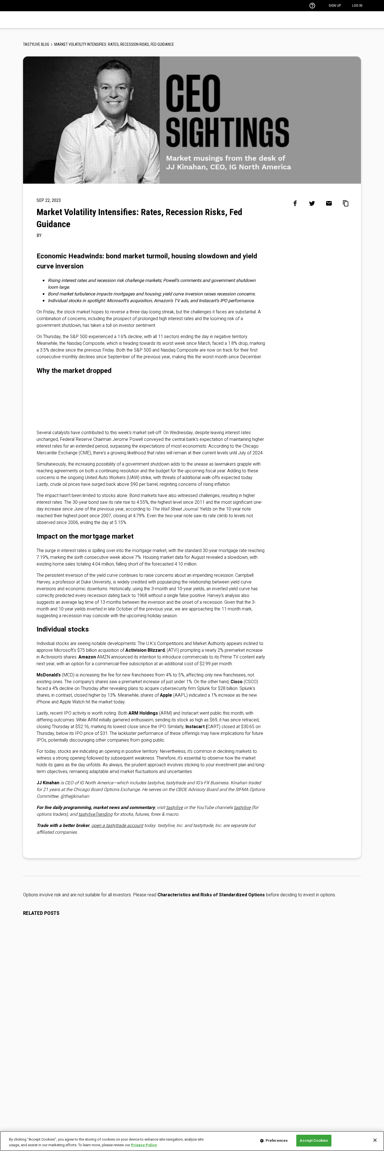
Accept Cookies (314, 1140)
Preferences (277, 1140)
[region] (192, 1141)
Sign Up (335, 5)
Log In (357, 5)
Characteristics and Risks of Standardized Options (211, 895)
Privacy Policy (144, 1145)
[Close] (375, 1140)
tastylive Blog (36, 44)
